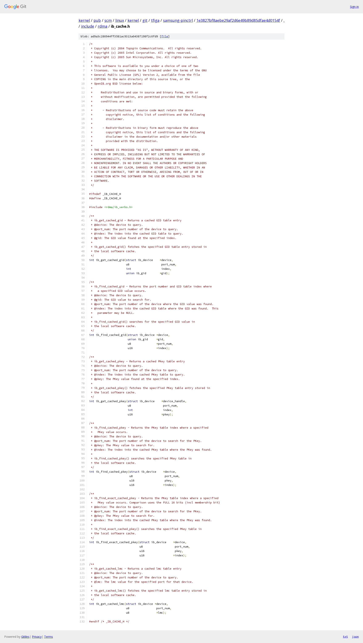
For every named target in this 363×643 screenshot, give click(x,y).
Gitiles (25, 637)
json (355, 636)
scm (108, 20)
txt (345, 636)
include (87, 26)
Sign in (354, 7)
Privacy (37, 637)
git (144, 20)
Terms (48, 637)
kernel (84, 20)
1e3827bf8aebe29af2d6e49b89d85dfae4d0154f (238, 20)
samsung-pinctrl (178, 20)
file (164, 36)
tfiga (155, 20)
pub (97, 20)
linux (119, 20)
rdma (102, 26)
